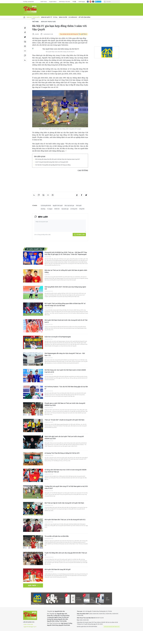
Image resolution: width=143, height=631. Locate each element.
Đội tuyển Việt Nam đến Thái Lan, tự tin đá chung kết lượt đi (64, 519)
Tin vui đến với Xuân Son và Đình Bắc (57, 536)
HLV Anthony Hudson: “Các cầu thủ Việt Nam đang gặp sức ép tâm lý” (66, 387)
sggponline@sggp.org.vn (30, 626)
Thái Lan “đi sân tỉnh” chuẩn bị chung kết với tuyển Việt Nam (64, 420)
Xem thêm (32, 585)
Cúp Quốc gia (64, 209)
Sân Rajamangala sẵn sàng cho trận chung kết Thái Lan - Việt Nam (65, 354)
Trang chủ (24, 17)
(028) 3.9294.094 (28, 624)
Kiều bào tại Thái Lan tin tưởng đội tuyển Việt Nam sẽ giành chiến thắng (66, 271)
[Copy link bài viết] (25, 51)
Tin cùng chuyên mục (34, 249)
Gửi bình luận (80, 234)
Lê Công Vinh (73, 209)
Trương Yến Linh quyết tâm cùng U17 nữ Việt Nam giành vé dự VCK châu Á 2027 (66, 487)
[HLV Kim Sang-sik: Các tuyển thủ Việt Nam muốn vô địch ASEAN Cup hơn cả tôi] (33, 375)
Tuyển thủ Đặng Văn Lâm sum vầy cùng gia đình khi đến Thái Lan (66, 553)
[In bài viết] (25, 46)
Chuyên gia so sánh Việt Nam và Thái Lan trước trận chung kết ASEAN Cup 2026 (65, 404)
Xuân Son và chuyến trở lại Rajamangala (58, 337)
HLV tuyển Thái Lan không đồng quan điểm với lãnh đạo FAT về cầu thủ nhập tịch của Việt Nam (65, 304)
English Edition (53, 1)
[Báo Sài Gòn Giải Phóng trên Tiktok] (93, 2)
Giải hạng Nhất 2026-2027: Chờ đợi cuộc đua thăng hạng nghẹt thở (65, 288)
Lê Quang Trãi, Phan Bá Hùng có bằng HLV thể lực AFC (62, 453)
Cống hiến (81, 209)
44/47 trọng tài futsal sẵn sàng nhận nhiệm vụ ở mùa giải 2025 (51, 162)
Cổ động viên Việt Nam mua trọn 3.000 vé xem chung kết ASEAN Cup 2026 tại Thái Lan (65, 471)
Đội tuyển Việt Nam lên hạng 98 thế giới (57, 569)
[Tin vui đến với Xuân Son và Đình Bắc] (33, 541)
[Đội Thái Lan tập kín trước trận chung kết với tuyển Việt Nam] (33, 508)
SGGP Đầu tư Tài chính (64, 1)
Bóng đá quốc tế (46, 17)
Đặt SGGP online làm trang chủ (111, 626)
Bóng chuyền (63, 17)
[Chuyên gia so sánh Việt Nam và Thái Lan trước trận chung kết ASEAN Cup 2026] (33, 408)
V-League (49, 209)
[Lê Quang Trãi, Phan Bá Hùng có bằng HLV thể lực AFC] (33, 458)
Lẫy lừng (43, 209)
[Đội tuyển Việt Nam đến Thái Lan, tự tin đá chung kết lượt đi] (33, 525)
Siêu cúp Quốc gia (69, 205)
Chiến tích (57, 209)
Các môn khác (72, 17)
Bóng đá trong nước (33, 17)
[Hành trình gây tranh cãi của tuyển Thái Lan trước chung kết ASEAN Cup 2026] (33, 442)
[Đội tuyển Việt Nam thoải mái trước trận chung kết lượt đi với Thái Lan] (33, 325)
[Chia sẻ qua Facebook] (25, 32)
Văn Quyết (78, 205)
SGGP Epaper (82, 1)
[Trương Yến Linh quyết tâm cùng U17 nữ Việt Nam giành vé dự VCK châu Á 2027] (33, 492)
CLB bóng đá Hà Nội (46, 205)
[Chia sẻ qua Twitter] (25, 37)
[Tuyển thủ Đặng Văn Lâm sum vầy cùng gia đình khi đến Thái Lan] (33, 558)
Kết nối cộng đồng (84, 17)
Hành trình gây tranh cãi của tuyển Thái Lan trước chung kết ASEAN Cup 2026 (64, 437)
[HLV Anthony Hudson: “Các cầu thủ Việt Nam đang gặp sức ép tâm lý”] (33, 392)
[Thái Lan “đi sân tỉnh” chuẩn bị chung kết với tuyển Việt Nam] (33, 425)
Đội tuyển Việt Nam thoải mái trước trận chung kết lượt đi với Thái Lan (66, 321)
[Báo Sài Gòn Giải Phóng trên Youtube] (90, 2)
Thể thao (35, 21)
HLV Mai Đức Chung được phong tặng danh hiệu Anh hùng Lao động (52, 165)
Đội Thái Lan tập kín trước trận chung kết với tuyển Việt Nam (64, 503)
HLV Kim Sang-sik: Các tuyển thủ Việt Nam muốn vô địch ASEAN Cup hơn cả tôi (65, 371)
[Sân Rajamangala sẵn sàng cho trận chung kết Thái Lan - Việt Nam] (33, 359)
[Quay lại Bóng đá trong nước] (25, 60)
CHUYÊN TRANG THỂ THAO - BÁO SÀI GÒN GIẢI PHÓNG (30, 9)
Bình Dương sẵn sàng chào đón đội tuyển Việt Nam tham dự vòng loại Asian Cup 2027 (57, 159)
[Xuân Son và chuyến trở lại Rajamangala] (33, 342)
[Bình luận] (25, 55)
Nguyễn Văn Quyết (58, 205)
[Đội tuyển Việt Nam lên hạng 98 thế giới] (33, 575)
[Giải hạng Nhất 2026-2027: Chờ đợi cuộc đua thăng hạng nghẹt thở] (33, 292)
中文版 (74, 1)
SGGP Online (43, 1)
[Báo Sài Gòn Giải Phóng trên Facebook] (88, 2)
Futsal (55, 17)
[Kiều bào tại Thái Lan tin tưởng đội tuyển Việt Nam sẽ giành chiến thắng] (33, 276)
